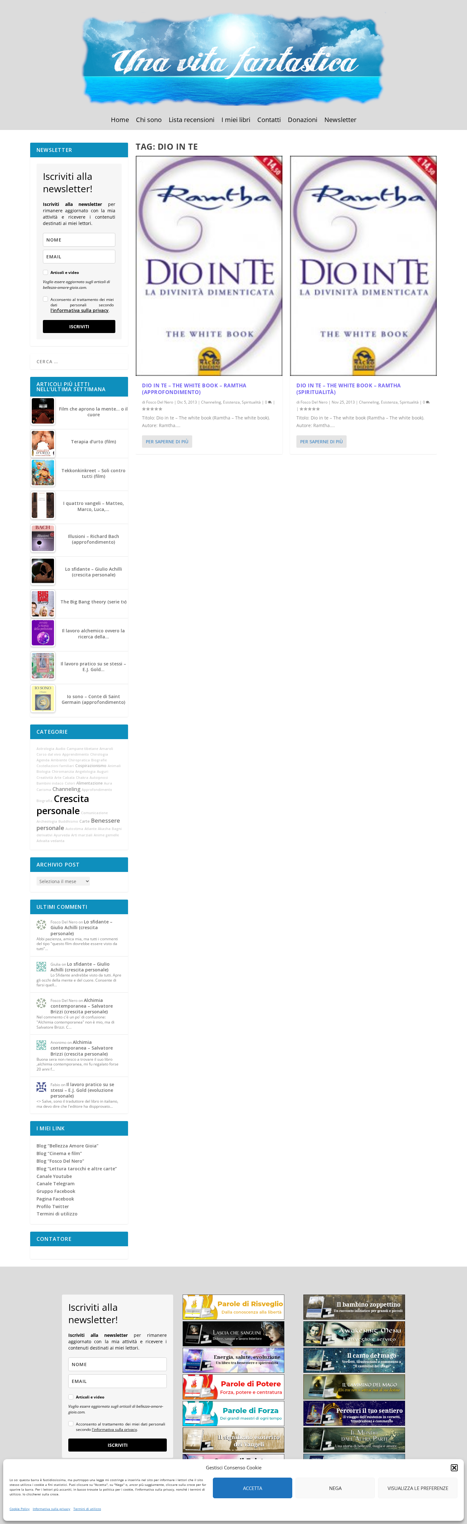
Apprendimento (75, 754)
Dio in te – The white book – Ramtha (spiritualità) (348, 389)
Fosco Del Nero (159, 402)
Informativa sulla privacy (51, 1509)
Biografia (44, 801)
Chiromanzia (63, 771)
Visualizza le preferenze (418, 1488)
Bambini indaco (50, 783)
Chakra (82, 777)
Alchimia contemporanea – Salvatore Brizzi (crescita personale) (82, 1006)
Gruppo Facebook (56, 1191)
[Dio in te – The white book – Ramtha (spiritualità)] (363, 266)
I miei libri (235, 121)
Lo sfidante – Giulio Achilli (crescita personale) (81, 927)
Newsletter (340, 121)
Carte (84, 821)
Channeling (211, 402)
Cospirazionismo (90, 765)
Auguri (102, 771)
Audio (60, 748)
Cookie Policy (20, 1509)
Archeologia (47, 821)
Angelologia (85, 771)
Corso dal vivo (49, 754)
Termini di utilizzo (87, 1509)
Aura (108, 783)
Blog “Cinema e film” (59, 1153)
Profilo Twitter (53, 1206)
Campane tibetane (82, 748)
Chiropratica (79, 760)
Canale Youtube (54, 1176)
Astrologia (45, 748)
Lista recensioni (191, 121)
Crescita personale (63, 804)
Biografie (99, 760)
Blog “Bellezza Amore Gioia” (67, 1146)
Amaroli (106, 748)
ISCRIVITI (79, 326)
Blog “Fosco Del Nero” (60, 1161)
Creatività (45, 777)
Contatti (269, 121)
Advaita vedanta (50, 841)
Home (120, 121)
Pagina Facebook (55, 1199)
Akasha (104, 829)
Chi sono (149, 121)
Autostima (74, 829)
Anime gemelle (106, 835)
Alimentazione (89, 783)
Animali (114, 766)
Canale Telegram (56, 1183)
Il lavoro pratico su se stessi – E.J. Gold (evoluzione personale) (82, 1090)
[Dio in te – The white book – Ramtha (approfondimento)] (209, 266)
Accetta (252, 1488)
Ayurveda (62, 835)
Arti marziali (81, 835)
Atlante (91, 829)
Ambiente (59, 760)
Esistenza (231, 402)
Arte (57, 777)
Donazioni (302, 121)
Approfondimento (97, 789)
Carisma (44, 789)
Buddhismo (68, 821)
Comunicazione (94, 813)
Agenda (43, 760)
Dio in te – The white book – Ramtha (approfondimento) (194, 389)
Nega (335, 1488)
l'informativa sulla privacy (80, 310)
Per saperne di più (167, 442)
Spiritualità (251, 402)
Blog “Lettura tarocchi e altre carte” (77, 1169)
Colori (70, 783)
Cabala (69, 777)
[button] (454, 1468)
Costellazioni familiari (55, 766)
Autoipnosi (99, 777)
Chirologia (99, 754)
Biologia (44, 771)
